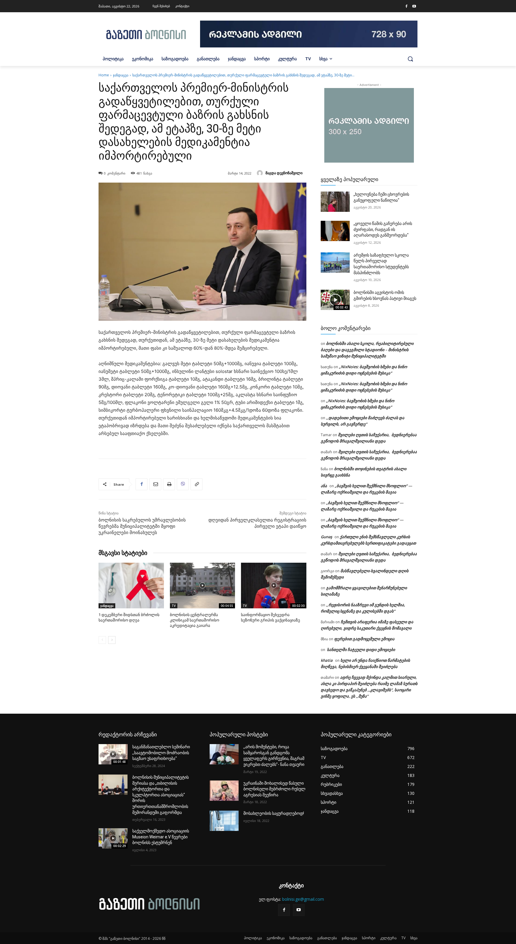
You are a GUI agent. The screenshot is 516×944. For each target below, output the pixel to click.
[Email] (155, 484)
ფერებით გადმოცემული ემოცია (364, 638)
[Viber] (183, 484)
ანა (324, 485)
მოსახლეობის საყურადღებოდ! (273, 813)
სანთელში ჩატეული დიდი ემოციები (360, 649)
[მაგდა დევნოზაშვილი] (261, 173)
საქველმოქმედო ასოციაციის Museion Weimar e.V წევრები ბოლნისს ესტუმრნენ (160, 837)
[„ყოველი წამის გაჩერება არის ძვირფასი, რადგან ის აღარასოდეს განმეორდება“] (335, 231)
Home (104, 75)
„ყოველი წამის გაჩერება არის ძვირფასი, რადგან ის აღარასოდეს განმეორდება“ (383, 229)
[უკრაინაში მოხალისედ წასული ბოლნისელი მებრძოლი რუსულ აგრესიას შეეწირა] (224, 791)
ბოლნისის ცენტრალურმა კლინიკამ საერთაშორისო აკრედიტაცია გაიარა (194, 620)
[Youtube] (414, 6)
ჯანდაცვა (120, 75)
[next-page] (112, 640)
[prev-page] (102, 640)
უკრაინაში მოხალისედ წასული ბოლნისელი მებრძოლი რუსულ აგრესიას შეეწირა (274, 789)
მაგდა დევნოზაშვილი (283, 172)
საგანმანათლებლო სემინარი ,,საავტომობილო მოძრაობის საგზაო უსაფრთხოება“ (161, 752)
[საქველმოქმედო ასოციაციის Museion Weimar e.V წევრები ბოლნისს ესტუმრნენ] (113, 838)
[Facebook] (406, 6)
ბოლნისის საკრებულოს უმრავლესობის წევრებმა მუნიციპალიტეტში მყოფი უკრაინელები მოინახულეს (142, 526)
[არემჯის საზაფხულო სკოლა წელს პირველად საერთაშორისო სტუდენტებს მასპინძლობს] (335, 262)
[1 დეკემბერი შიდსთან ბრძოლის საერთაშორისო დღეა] (131, 585)
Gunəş (326, 536)
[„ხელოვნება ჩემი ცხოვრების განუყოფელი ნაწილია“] (335, 202)
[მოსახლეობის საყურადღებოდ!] (224, 821)
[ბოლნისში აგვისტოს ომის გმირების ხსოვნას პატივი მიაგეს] (335, 300)
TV (174, 606)
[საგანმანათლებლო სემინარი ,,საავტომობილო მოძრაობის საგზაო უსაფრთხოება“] (113, 754)
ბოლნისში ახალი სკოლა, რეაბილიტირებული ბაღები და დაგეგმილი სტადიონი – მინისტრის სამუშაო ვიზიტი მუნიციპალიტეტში (367, 350)
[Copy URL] (196, 484)
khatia (327, 660)
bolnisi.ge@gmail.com (303, 899)
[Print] (169, 484)
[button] (410, 59)
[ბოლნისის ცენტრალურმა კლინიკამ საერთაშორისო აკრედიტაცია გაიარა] (202, 585)
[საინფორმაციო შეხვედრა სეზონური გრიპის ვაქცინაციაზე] (273, 585)
